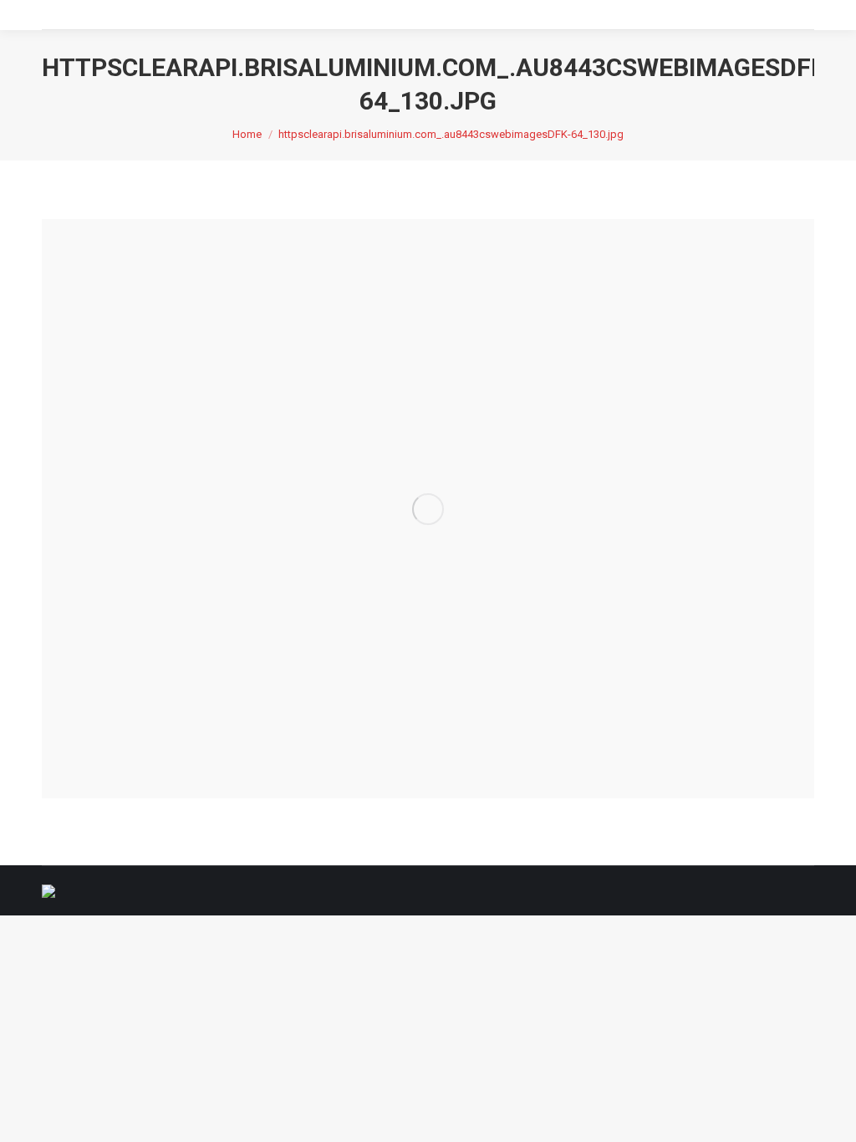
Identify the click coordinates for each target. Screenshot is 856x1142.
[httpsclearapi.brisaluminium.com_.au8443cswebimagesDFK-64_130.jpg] (428, 508)
